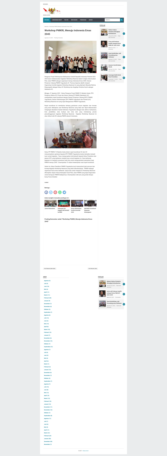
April (46, 292)
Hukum (91, 20)
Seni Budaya (74, 20)
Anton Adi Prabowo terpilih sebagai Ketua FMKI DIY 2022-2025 (114, 43)
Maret (47, 295)
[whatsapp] (60, 192)
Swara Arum (86, 450)
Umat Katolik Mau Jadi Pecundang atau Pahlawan (114, 55)
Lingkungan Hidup (57, 20)
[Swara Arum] (52, 10)
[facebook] (46, 192)
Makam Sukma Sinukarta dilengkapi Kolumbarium (114, 31)
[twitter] (51, 192)
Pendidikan (83, 20)
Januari (47, 300)
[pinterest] (55, 192)
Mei (46, 289)
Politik (66, 20)
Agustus (47, 280)
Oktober (47, 309)
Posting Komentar (58, 37)
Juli (46, 283)
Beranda (45, 4)
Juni (46, 286)
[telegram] (64, 192)
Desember (48, 303)
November (48, 306)
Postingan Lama (93, 268)
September (48, 312)
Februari (47, 298)
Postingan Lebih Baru (49, 268)
